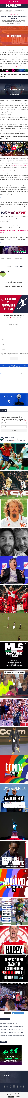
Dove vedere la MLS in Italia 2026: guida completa (11, 1026)
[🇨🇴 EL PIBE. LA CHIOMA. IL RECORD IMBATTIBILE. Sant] (14, 911)
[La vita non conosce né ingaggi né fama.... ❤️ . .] (14, 542)
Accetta (11, 1096)
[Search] (26, 6)
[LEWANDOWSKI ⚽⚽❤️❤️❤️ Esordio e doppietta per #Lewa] (14, 599)
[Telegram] (17, 1)
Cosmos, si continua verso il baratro (8, 1023)
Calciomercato (9, 10)
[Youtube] (13, 1)
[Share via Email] (21, 266)
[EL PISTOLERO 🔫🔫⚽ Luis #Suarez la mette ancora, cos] (14, 627)
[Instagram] (11, 1)
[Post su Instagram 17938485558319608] (14, 655)
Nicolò (12, 23)
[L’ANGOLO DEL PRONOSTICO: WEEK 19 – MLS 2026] (14, 304)
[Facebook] (4, 1086)
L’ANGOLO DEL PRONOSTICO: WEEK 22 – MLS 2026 (11, 1029)
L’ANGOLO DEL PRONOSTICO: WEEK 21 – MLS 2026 (11, 1032)
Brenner (2, 258)
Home (1, 10)
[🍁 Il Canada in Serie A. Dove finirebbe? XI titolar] (14, 968)
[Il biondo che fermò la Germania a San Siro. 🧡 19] (14, 456)
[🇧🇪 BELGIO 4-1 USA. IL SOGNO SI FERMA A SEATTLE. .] (14, 769)
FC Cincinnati (3, 260)
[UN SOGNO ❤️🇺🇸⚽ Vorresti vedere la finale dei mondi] (14, 997)
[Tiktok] (24, 1086)
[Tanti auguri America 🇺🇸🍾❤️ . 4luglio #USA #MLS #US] (14, 826)
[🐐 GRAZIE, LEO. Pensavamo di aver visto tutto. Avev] (14, 712)
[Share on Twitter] (18, 266)
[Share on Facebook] (17, 266)
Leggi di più (17, 1096)
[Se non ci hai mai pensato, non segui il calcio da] (14, 684)
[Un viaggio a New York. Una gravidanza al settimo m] (14, 854)
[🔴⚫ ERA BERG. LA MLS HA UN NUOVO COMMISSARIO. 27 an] (14, 570)
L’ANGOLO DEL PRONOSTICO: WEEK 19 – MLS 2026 (14, 315)
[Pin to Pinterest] (20, 266)
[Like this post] (16, 266)
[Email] (15, 1)
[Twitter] (9, 1)
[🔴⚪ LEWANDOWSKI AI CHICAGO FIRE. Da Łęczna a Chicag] (14, 940)
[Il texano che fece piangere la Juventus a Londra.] (14, 485)
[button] (1, 306)
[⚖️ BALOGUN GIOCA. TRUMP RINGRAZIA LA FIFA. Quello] (14, 798)
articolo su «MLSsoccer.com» (19, 165)
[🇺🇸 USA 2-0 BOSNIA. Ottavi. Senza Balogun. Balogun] (14, 883)
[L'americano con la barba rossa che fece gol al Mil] (14, 513)
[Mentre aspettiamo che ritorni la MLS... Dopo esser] (14, 741)
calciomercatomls (18, 258)
